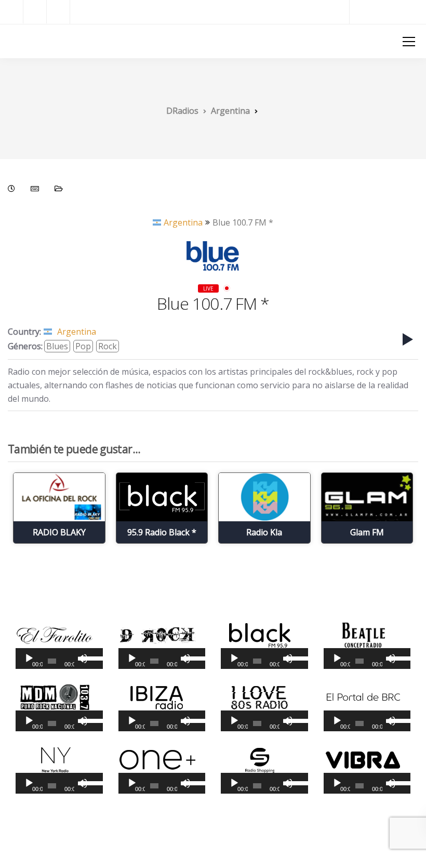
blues (57, 346)
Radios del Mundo (387, 12)
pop (83, 346)
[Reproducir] (29, 658)
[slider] (90, 657)
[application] (59, 658)
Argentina (183, 222)
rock (107, 346)
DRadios (26, 40)
